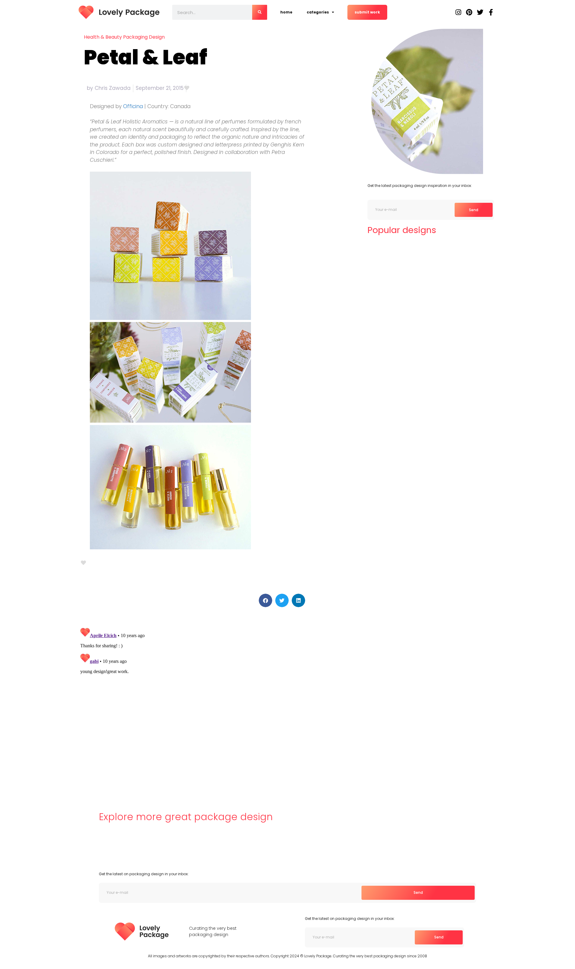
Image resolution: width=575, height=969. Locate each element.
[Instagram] (458, 12)
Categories (318, 12)
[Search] (259, 12)
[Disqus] (193, 700)
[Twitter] (480, 12)
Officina (133, 106)
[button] (265, 600)
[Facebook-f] (491, 12)
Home (286, 12)
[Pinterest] (469, 12)
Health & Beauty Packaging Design (124, 37)
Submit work (367, 12)
